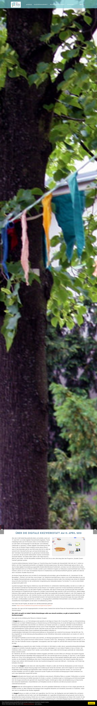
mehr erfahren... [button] (38, 703)
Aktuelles (29, 4)
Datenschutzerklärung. (29, 703)
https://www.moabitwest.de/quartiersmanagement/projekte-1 (34, 605)
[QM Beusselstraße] (16, 5)
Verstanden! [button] (91, 703)
